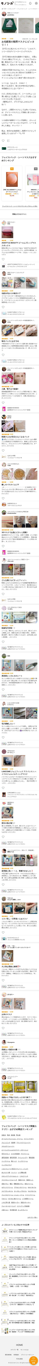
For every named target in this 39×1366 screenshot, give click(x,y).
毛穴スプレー (6, 1154)
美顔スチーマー (26, 1202)
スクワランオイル (7, 1191)
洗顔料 (13, 1142)
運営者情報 (8, 1355)
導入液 (18, 1135)
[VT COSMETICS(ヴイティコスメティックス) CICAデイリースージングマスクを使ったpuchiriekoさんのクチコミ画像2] (26, 25)
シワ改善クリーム (27, 1199)
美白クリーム (29, 1184)
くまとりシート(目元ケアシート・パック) (15, 1169)
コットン (14, 1172)
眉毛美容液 (5, 1157)
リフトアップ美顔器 (23, 1206)
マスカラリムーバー (8, 1146)
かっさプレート (23, 1210)
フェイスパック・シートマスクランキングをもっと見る (19, 206)
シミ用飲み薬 (22, 1172)
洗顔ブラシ (5, 1184)
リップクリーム (23, 1161)
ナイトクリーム (30, 1195)
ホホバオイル (32, 1187)
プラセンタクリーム (20, 1187)
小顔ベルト (5, 1210)
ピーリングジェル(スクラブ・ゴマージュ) (15, 1150)
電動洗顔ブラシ (19, 1184)
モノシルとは (24, 1349)
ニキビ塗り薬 (6, 1202)
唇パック (14, 1161)
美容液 (13, 1135)
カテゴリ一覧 (14, 1349)
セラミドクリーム (7, 1187)
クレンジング (6, 1142)
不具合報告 (19, 1359)
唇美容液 (31, 1157)
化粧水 (4, 1135)
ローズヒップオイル (20, 1191)
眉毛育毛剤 (13, 1157)
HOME (19, 1345)
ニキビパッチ (24, 1176)
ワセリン (4, 1199)
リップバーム (6, 1161)
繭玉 (11, 1184)
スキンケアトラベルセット (10, 1176)
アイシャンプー (23, 1157)
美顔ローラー (15, 1202)
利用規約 (16, 1355)
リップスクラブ (6, 1165)
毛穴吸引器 (13, 1210)
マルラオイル (32, 1191)
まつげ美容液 (15, 1154)
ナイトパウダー (29, 1139)
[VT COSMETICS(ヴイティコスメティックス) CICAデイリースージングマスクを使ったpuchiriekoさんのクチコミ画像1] (9, 25)
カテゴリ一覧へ (32, 1217)
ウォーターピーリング (9, 1206)
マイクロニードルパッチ (9, 1180)
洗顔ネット (29, 1180)
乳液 (8, 1135)
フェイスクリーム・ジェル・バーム (13, 1195)
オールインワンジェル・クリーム (12, 1139)
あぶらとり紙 (6, 1172)
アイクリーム (25, 1154)
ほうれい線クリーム (14, 1199)
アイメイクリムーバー (23, 1142)
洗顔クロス (21, 1180)
